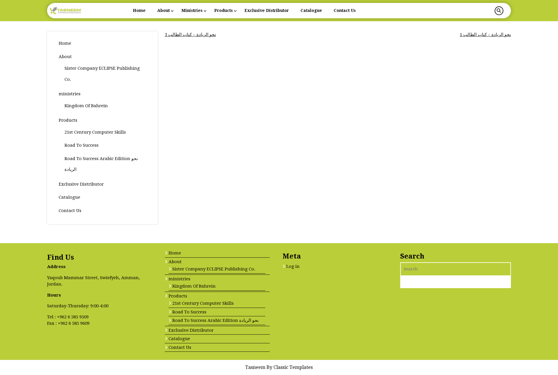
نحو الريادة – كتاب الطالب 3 (190, 34)
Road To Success (82, 145)
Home (139, 10)
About (163, 10)
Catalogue (311, 10)
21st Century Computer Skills (95, 132)
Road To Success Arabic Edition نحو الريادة (215, 320)
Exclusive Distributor (266, 10)
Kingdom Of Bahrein (86, 105)
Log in (293, 266)
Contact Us (345, 10)
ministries (192, 10)
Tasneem (256, 367)
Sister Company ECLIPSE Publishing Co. (213, 269)
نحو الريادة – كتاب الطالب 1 (485, 34)
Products (223, 10)
